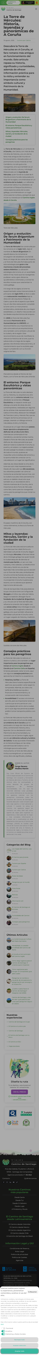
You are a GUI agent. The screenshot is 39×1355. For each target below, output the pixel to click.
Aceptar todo (19, 1351)
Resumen (33, 1292)
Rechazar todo (19, 1340)
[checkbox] (7, 1328)
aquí (2, 1324)
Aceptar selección (19, 1345)
